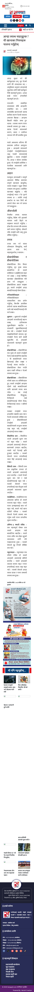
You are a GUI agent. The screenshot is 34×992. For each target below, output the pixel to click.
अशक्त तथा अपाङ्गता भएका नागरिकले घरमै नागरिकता (24, 873)
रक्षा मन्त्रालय (10, 969)
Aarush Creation (26, 990)
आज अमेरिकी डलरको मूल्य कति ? (24, 838)
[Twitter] (17, 20)
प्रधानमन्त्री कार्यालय (13, 964)
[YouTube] (20, 20)
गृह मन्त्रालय (10, 967)
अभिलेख (8, 16)
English (20, 25)
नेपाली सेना (10, 971)
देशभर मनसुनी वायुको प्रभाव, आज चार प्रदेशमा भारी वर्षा (9, 688)
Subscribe (17, 16)
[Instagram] (14, 20)
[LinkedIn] (23, 20)
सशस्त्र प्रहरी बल (11, 974)
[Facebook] (11, 20)
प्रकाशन (26, 16)
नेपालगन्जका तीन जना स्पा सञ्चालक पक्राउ (9, 873)
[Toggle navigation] (5, 26)
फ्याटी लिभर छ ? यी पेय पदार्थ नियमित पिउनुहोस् (10, 855)
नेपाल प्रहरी (10, 976)
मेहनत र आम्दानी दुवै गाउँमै (9, 706)
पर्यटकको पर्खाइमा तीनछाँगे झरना (23, 854)
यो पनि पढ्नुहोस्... (17, 670)
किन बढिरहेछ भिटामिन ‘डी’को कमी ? (22, 687)
